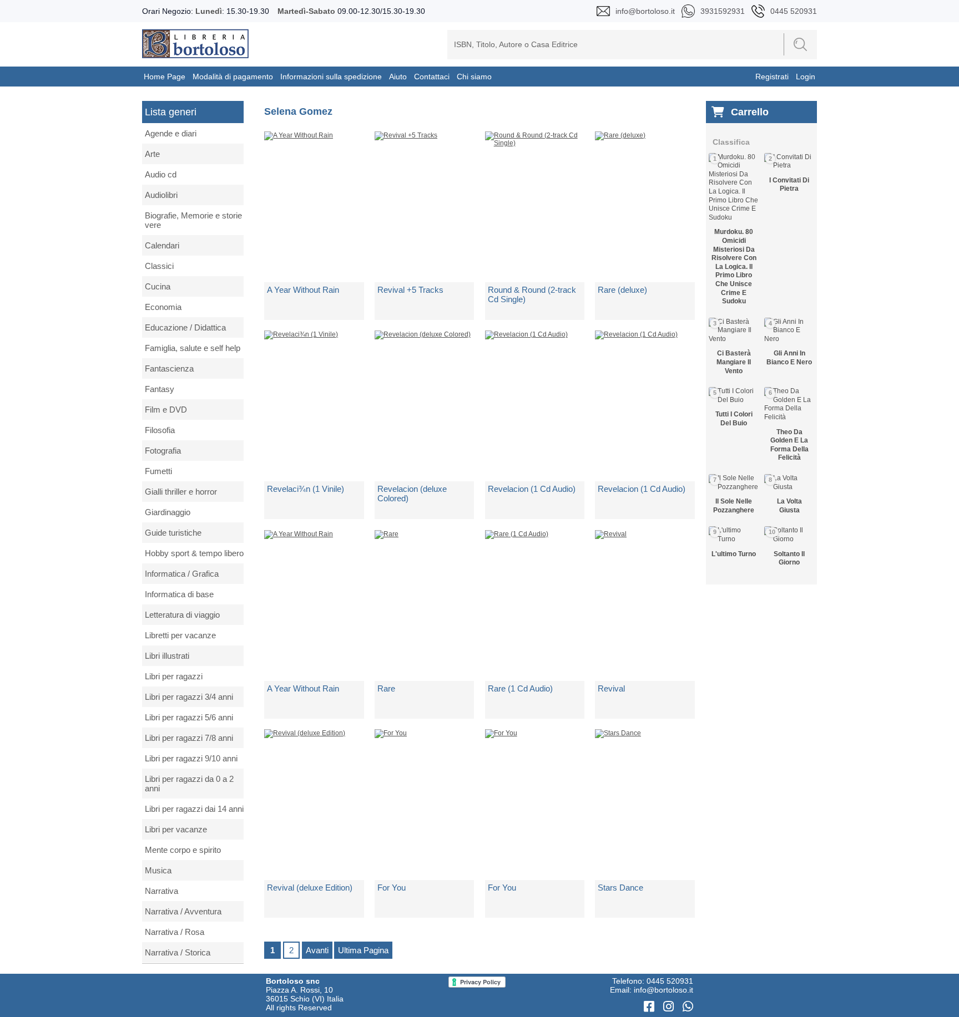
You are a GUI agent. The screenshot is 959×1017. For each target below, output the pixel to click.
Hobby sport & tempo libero (194, 553)
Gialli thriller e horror (181, 491)
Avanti (317, 950)
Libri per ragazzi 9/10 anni (191, 758)
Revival (611, 688)
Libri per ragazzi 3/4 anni (189, 696)
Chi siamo (474, 76)
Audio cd (160, 174)
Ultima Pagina (363, 950)
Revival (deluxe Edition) (309, 887)
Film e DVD (166, 409)
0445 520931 (670, 981)
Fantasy (159, 389)
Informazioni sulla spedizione (331, 76)
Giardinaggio (167, 512)
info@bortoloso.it (663, 989)
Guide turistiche (173, 532)
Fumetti (158, 471)
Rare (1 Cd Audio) (520, 688)
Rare (386, 688)
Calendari (162, 245)
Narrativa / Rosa (174, 932)
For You (391, 887)
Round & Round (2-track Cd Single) (532, 294)
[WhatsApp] (688, 1007)
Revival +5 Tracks (410, 289)
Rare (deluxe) (622, 289)
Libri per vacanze (176, 829)
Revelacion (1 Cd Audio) (532, 489)
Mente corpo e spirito (183, 850)
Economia (163, 307)
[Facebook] (651, 1007)
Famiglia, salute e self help (192, 348)
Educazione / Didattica (185, 327)
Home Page (164, 76)
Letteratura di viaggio (182, 614)
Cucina (157, 286)
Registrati (772, 76)
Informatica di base (179, 594)
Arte (152, 154)
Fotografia (163, 450)
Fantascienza (169, 368)
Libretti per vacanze (180, 635)
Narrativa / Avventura (183, 911)
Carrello (750, 112)
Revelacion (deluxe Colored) (412, 493)
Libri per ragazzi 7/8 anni (189, 738)
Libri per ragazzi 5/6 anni (189, 717)
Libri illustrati (167, 655)
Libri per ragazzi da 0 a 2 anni (189, 783)
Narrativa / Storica (177, 952)
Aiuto (398, 76)
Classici (159, 266)
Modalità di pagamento (233, 76)
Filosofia (160, 430)
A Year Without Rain (303, 289)
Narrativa (161, 891)
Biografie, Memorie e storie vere (193, 220)
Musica (158, 870)
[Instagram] (670, 1007)
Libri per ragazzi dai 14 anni (194, 808)
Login (805, 76)
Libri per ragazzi (174, 676)
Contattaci (432, 76)
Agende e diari (170, 133)
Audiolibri (161, 195)
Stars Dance (620, 887)
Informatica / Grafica (182, 573)
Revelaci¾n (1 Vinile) (305, 489)
